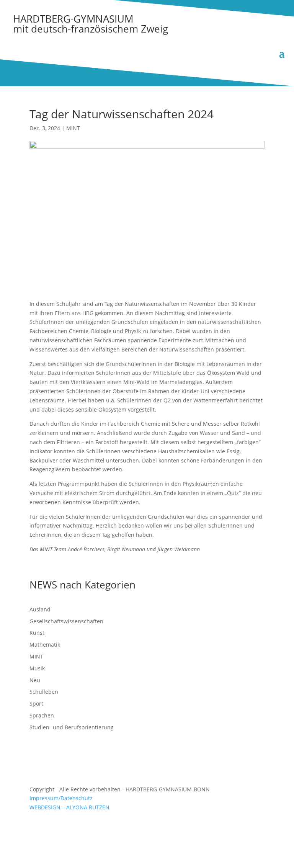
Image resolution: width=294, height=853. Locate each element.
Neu (34, 680)
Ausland (40, 609)
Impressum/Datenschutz (61, 798)
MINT (73, 128)
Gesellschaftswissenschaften (66, 621)
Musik (37, 668)
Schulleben (43, 691)
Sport (36, 703)
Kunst (36, 632)
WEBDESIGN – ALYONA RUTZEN (69, 807)
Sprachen (41, 715)
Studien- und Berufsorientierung (71, 727)
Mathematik (44, 644)
